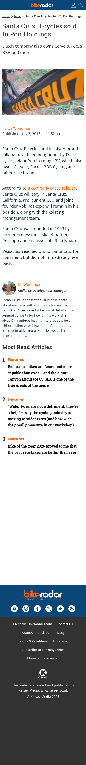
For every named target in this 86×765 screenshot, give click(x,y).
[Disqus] (43, 526)
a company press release (52, 188)
